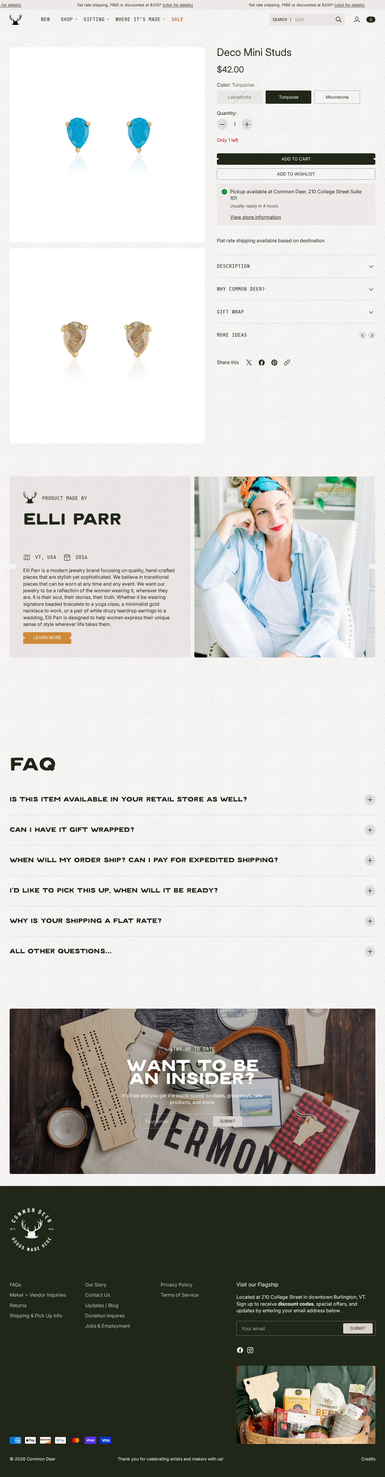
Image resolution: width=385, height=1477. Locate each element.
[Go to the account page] (357, 20)
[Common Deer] (16, 19)
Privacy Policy (176, 1285)
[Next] (371, 335)
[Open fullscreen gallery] (193, 230)
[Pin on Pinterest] (274, 362)
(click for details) (122, 5)
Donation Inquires (105, 1316)
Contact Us (97, 1295)
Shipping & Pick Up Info (36, 1316)
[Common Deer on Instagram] (250, 1350)
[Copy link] (287, 362)
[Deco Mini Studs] (107, 144)
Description (233, 266)
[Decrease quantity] (222, 124)
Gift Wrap (230, 312)
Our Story (95, 1285)
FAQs (15, 1285)
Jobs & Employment (107, 1326)
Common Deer (41, 1458)
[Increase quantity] (247, 124)
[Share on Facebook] (261, 362)
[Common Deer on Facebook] (240, 1350)
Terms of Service (180, 1295)
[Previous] (362, 335)
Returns (18, 1305)
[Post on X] (249, 362)
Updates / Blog (102, 1305)
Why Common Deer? (241, 289)
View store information (255, 217)
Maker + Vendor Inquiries (38, 1295)
